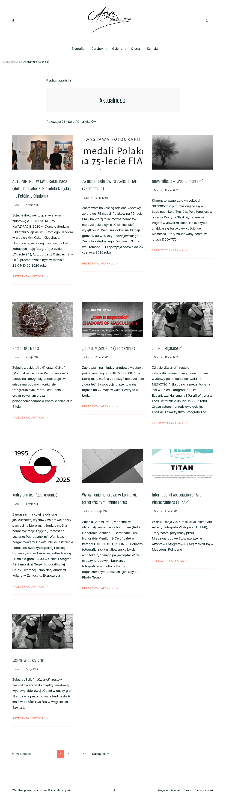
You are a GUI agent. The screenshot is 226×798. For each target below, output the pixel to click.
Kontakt (152, 48)
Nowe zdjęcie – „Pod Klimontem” (177, 181)
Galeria (117, 48)
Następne (98, 753)
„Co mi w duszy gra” (28, 660)
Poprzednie (23, 753)
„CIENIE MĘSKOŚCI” (167, 348)
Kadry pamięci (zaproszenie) (34, 495)
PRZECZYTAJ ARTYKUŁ (28, 276)
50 (86, 753)
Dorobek (97, 48)
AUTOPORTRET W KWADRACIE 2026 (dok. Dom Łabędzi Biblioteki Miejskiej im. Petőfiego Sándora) (42, 188)
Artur (16, 205)
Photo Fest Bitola (25, 348)
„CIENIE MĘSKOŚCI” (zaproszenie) (108, 348)
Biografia (78, 48)
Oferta (135, 48)
